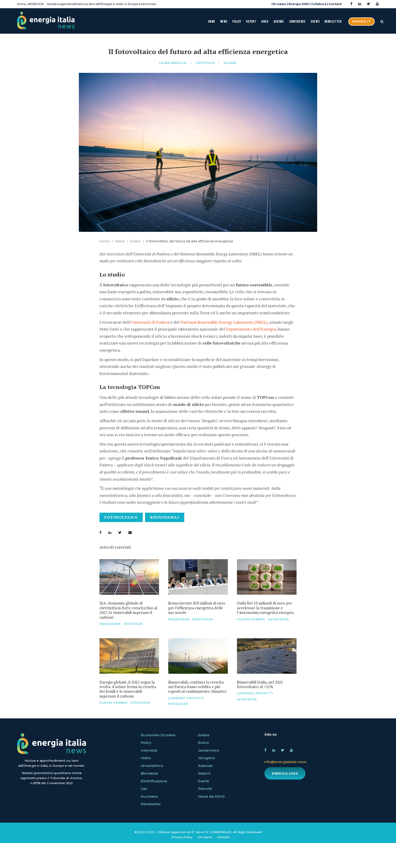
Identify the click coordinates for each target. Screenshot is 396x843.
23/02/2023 (205, 63)
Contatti (335, 4)
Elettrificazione (154, 781)
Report (251, 21)
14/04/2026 (247, 699)
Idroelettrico (152, 766)
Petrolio (205, 788)
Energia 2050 (299, 4)
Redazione (110, 624)
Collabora (318, 4)
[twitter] (368, 4)
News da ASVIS (211, 796)
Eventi (315, 21)
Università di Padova (150, 322)
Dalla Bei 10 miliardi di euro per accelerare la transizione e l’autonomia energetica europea (265, 607)
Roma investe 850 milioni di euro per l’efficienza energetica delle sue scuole (196, 607)
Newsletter (332, 21)
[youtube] (377, 4)
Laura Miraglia (173, 63)
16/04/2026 (178, 704)
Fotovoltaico (121, 517)
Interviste (149, 750)
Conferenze (297, 21)
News (223, 21)
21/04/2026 (140, 702)
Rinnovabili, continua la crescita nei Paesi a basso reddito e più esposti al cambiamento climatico (197, 686)
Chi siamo (278, 4)
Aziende (279, 21)
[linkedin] (359, 4)
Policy (236, 21)
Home (211, 21)
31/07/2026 (133, 624)
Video (265, 21)
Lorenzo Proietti (186, 698)
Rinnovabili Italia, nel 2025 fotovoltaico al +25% (260, 684)
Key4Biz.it (361, 21)
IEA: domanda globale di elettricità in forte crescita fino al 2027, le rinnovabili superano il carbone (128, 610)
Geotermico (208, 750)
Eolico (203, 742)
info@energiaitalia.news (285, 762)
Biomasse (149, 773)
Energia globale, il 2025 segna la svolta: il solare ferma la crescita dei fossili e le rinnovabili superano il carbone (127, 689)
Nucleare (149, 796)
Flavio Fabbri (251, 619)
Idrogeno (206, 758)
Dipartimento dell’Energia (251, 329)
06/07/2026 (202, 619)
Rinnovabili (164, 517)
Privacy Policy (181, 837)
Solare (230, 63)
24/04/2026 (278, 619)
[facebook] (351, 4)
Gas (144, 788)
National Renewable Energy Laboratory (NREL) (224, 322)
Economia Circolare (158, 735)
